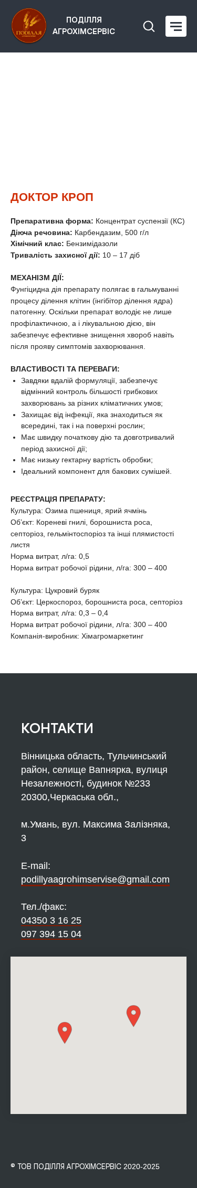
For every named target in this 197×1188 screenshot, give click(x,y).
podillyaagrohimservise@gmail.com (95, 879)
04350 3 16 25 (51, 920)
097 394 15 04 (51, 934)
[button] (148, 25)
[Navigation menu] (175, 26)
